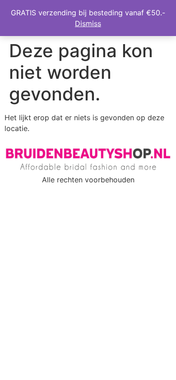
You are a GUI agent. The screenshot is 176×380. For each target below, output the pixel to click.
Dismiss (88, 23)
